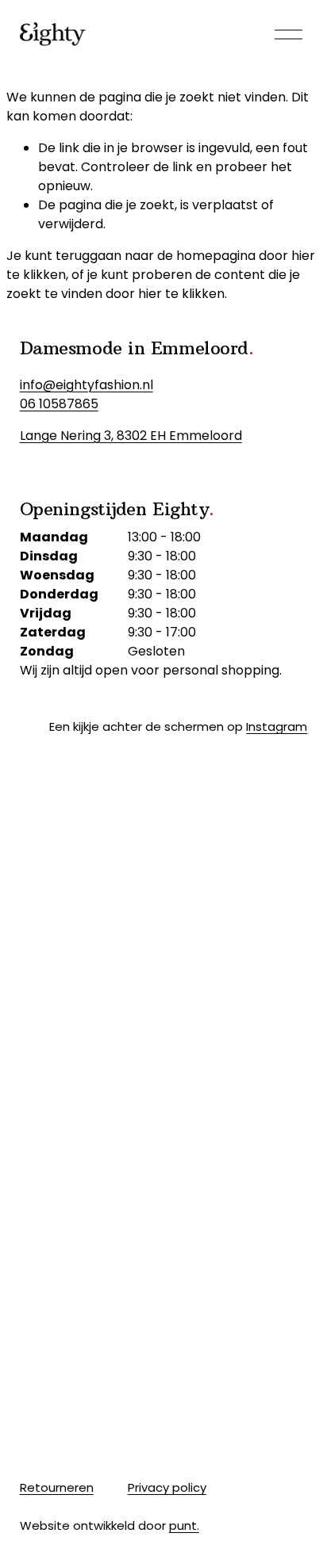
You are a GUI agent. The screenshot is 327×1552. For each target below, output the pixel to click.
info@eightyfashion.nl (86, 385)
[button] (56, 785)
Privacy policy (167, 1487)
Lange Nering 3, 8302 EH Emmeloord (131, 435)
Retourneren (57, 1487)
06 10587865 (59, 404)
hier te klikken (181, 294)
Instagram (276, 726)
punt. (184, 1525)
